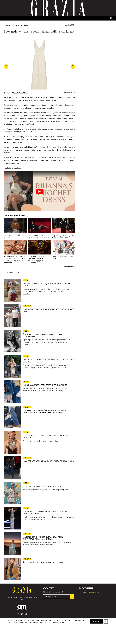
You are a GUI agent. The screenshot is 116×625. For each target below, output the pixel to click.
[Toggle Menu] (4, 18)
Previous (6, 66)
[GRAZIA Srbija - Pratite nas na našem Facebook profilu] (18, 614)
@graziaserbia (93, 592)
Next (73, 66)
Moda (15, 25)
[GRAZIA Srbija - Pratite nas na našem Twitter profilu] (22, 614)
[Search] (111, 18)
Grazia (7, 25)
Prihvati (96, 621)
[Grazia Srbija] (58, 8)
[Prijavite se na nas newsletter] (72, 596)
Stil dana (24, 25)
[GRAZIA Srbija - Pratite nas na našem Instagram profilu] (26, 614)
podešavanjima (59, 622)
